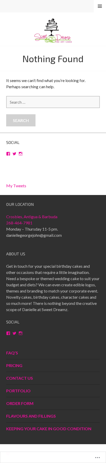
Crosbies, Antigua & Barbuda (31, 216)
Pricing (14, 365)
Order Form (19, 403)
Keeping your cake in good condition (48, 428)
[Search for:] (53, 102)
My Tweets (16, 185)
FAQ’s (12, 352)
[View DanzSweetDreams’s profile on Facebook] (8, 154)
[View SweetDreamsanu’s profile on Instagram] (21, 333)
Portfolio (18, 390)
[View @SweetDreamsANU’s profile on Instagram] (21, 154)
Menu (100, 6)
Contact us (19, 378)
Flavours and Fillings (31, 415)
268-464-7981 (19, 222)
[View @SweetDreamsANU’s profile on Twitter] (14, 154)
